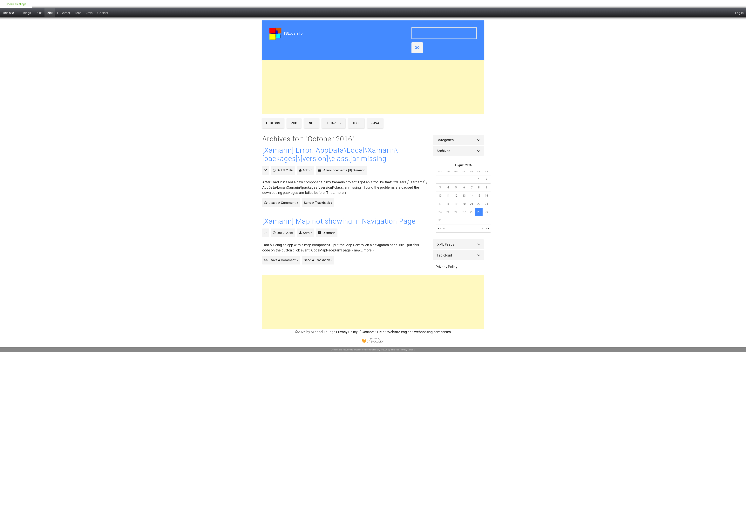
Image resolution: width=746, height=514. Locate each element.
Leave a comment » (283, 203)
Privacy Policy (446, 267)
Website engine (399, 332)
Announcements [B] (337, 170)
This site (8, 13)
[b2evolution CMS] (373, 340)
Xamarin (359, 170)
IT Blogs (25, 13)
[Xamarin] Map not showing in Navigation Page (339, 221)
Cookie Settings (16, 4)
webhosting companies (432, 332)
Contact (102, 13)
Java (89, 13)
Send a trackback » (318, 203)
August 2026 (463, 165)
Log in (739, 13)
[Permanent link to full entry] (265, 170)
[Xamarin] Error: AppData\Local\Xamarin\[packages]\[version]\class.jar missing (330, 154)
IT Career (63, 13)
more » (341, 193)
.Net (49, 13)
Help (380, 332)
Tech (78, 13)
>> (487, 228)
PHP (39, 13)
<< (439, 228)
